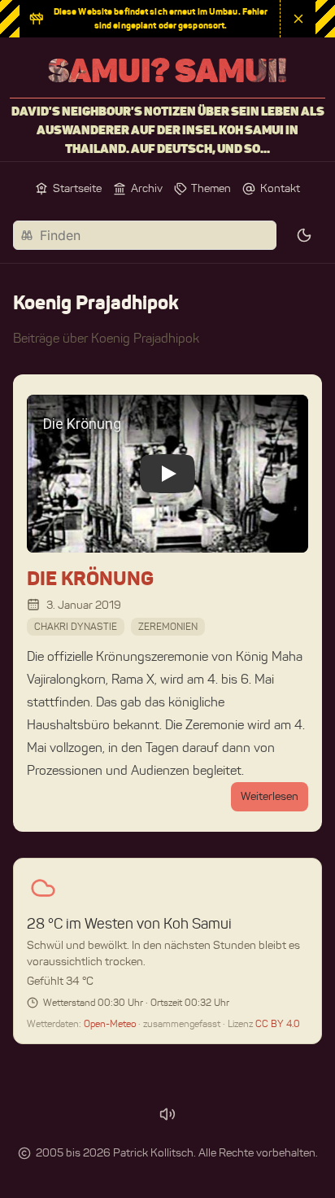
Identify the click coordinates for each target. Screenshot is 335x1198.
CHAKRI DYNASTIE (75, 626)
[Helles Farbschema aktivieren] (304, 235)
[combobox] (144, 235)
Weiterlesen (269, 796)
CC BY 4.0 (277, 1023)
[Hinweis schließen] (297, 18)
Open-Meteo (111, 1023)
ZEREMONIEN (168, 626)
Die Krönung (90, 578)
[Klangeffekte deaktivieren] (167, 1114)
